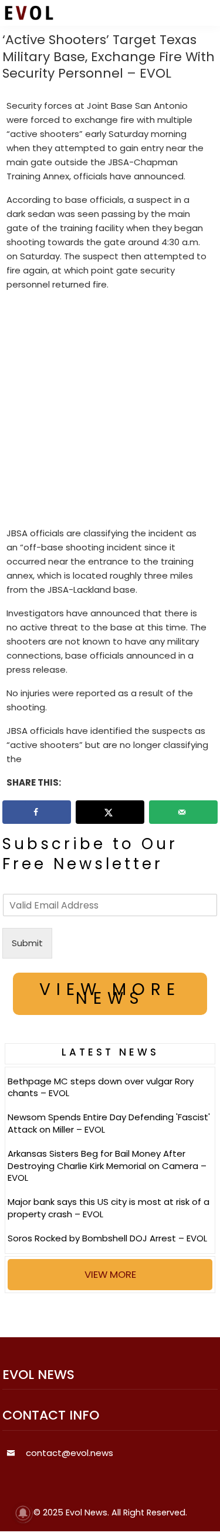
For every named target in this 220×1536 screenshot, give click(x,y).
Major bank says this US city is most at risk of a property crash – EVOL (108, 1208)
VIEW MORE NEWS (110, 994)
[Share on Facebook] (37, 812)
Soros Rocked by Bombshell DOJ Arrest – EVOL (107, 1238)
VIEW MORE (110, 1274)
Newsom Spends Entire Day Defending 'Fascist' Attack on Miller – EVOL (109, 1123)
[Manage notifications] (22, 1513)
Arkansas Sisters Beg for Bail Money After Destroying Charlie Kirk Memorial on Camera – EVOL (107, 1165)
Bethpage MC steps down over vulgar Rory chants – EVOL (101, 1087)
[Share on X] (110, 812)
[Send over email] (183, 812)
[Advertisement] (110, 411)
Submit (27, 943)
